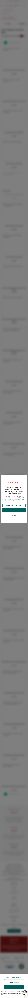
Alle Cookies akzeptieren (14, 987)
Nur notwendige (14, 982)
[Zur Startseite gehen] (14, 482)
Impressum (14, 515)
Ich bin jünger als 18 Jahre (14, 505)
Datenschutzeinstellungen (14, 977)
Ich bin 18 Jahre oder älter (14, 510)
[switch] (25, 996)
